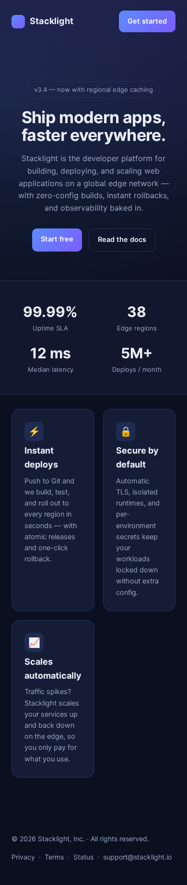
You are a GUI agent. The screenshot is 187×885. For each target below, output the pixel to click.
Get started (147, 21)
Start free (57, 239)
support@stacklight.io (137, 857)
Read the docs (122, 239)
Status (83, 857)
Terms (54, 857)
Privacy (23, 857)
